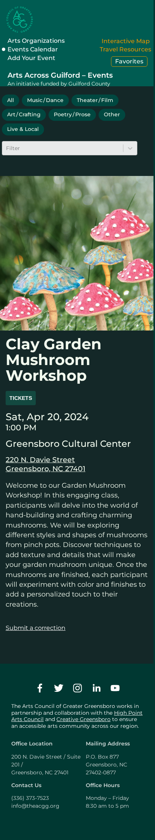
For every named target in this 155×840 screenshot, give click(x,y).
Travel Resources (125, 49)
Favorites (129, 61)
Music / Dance (45, 100)
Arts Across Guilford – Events (60, 75)
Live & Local (23, 129)
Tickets (20, 398)
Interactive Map (126, 41)
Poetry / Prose (72, 114)
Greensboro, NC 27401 (45, 468)
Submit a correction (35, 627)
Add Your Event (31, 58)
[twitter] (58, 688)
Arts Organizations (36, 40)
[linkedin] (96, 688)
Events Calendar (33, 49)
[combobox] (7, 148)
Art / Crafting (24, 114)
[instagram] (77, 688)
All (10, 100)
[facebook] (39, 688)
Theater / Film (95, 100)
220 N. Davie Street (40, 459)
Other (112, 114)
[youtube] (115, 688)
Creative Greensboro (83, 719)
